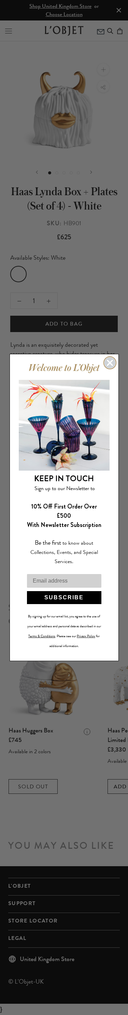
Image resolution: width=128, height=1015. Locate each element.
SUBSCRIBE (64, 597)
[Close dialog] (110, 363)
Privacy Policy (86, 636)
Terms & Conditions (41, 636)
